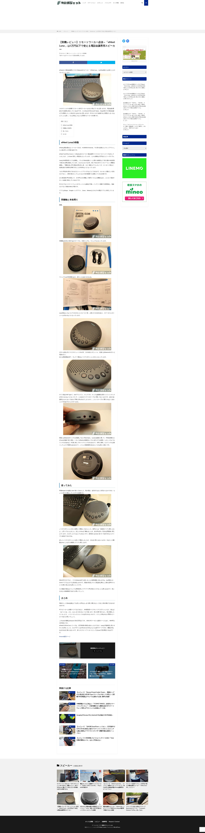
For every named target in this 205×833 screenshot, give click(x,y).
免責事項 (104, 821)
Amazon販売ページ (64, 636)
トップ (84, 2)
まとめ (63, 134)
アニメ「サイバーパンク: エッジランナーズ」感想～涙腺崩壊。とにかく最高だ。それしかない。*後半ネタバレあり (134, 126)
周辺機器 (84, 53)
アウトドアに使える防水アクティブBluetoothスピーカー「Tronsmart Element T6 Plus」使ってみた (135, 808)
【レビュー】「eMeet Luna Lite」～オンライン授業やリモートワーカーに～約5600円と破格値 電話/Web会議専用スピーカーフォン (114, 786)
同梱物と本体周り (66, 128)
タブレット (100, 2)
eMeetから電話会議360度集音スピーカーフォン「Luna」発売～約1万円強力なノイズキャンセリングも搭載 (91, 808)
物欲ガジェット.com (107, 825)
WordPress (117, 827)
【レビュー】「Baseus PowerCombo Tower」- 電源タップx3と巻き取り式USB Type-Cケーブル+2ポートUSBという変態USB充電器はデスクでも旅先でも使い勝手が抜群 (95, 694)
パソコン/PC (108, 2)
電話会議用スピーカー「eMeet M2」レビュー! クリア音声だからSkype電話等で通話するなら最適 (114, 808)
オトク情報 (116, 2)
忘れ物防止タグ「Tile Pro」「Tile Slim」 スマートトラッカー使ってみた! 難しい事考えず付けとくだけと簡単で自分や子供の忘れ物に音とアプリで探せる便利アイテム (134, 105)
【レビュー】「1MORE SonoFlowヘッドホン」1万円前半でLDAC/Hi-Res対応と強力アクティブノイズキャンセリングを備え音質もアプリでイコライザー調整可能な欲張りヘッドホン (95, 730)
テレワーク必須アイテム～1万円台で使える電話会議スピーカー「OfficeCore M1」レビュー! (136, 785)
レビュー (75, 53)
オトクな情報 (89, 821)
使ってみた (65, 131)
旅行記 (122, 2)
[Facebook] (73, 62)
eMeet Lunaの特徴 (66, 125)
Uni (125, 89)
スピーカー (79, 53)
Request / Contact (114, 821)
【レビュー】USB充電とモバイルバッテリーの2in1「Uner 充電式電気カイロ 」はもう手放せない (95, 739)
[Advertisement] (102, 17)
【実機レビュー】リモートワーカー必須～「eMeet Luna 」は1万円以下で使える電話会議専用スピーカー (93, 31)
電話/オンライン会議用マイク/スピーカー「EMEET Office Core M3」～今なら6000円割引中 (90, 785)
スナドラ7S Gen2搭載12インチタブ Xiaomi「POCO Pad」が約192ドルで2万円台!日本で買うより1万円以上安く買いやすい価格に (134, 86)
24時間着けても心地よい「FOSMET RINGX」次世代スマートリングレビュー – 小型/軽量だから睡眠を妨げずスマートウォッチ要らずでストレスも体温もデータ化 (95, 706)
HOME (59, 31)
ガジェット (66, 31)
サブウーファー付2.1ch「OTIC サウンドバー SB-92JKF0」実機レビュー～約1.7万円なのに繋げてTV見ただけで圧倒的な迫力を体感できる (68, 786)
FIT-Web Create (101, 827)
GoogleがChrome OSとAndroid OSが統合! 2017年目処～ (94, 715)
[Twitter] (101, 62)
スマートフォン (92, 2)
